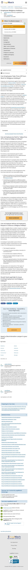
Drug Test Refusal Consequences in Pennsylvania (13, 479)
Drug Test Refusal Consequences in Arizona (11, 483)
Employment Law (18, 6)
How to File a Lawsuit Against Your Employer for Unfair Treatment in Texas (12, 469)
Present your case (7, 507)
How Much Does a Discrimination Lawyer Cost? (12, 463)
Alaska (15, 346)
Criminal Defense (8, 36)
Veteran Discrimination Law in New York (10, 448)
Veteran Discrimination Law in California (10, 452)
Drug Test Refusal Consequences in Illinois (11, 481)
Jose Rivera (9, 15)
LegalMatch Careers (14, 553)
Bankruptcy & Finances (9, 48)
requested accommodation (18, 107)
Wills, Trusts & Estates (9, 46)
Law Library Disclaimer (6, 531)
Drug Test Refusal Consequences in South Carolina (13, 454)
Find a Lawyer (3, 6)
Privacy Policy (14, 545)
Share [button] (3, 303)
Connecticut (3, 352)
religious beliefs (12, 82)
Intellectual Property (9, 54)
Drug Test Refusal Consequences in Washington (12, 485)
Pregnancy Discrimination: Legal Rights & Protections (13, 433)
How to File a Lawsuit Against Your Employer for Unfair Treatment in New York (12, 460)
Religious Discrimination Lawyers (9, 427)
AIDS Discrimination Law (7, 421)
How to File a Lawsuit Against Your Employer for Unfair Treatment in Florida (12, 466)
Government (7, 50)
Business (6, 40)
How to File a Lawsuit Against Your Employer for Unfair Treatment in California (12, 473)
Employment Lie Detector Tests (8, 419)
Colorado (16, 350)
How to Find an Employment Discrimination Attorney (13, 406)
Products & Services (9, 52)
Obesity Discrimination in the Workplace (10, 417)
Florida (2, 355)
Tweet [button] (9, 303)
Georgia (16, 355)
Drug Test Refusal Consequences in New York (12, 475)
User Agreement (14, 542)
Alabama (3, 346)
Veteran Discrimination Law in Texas (9, 450)
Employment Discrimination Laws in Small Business (13, 435)
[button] (26, 2)
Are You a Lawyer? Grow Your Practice (14, 133)
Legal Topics (10, 6)
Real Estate (6, 38)
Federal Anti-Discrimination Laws (9, 442)
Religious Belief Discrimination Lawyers (10, 429)
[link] (3, 528)
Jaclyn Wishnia (7, 12)
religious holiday (8, 178)
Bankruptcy (6, 59)
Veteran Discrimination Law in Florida (10, 446)
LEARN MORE (14, 330)
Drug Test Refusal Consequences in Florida (11, 477)
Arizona (2, 348)
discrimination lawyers (15, 288)
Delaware (16, 352)
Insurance (6, 56)
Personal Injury (7, 44)
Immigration (7, 42)
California (3, 350)
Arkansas (16, 348)
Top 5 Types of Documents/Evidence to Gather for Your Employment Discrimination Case (13, 409)
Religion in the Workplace (7, 431)
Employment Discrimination (8, 8)
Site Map (14, 548)
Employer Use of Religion (7, 437)
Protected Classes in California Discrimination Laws (13, 444)
